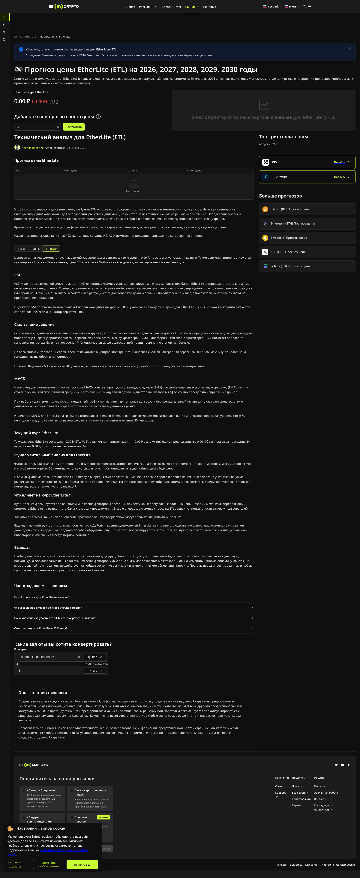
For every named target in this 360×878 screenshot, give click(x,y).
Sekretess (296, 864)
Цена (17, 36)
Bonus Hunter (172, 7)
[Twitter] (336, 765)
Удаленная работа (326, 792)
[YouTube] (342, 765)
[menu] (5, 28)
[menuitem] (5, 17)
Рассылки (146, 7)
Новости (297, 786)
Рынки (190, 7)
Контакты (320, 799)
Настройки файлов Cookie (338, 864)
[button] (134, 597)
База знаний (300, 792)
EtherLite (30, 36)
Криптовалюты (301, 799)
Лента (130, 7)
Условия (282, 864)
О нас (279, 786)
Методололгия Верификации (323, 807)
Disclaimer (312, 864)
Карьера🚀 (280, 794)
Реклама (209, 7)
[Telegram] (348, 765)
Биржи (296, 805)
